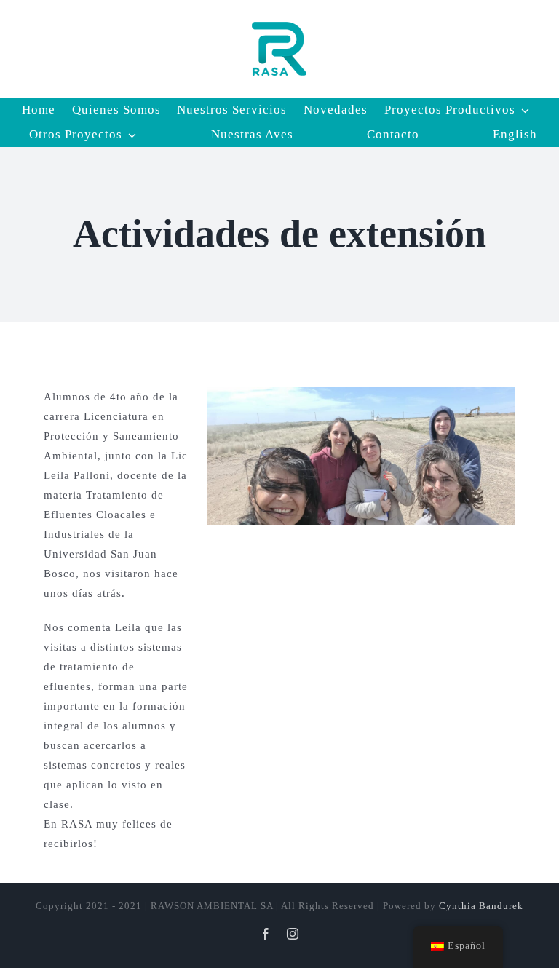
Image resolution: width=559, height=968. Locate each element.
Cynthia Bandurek (481, 905)
